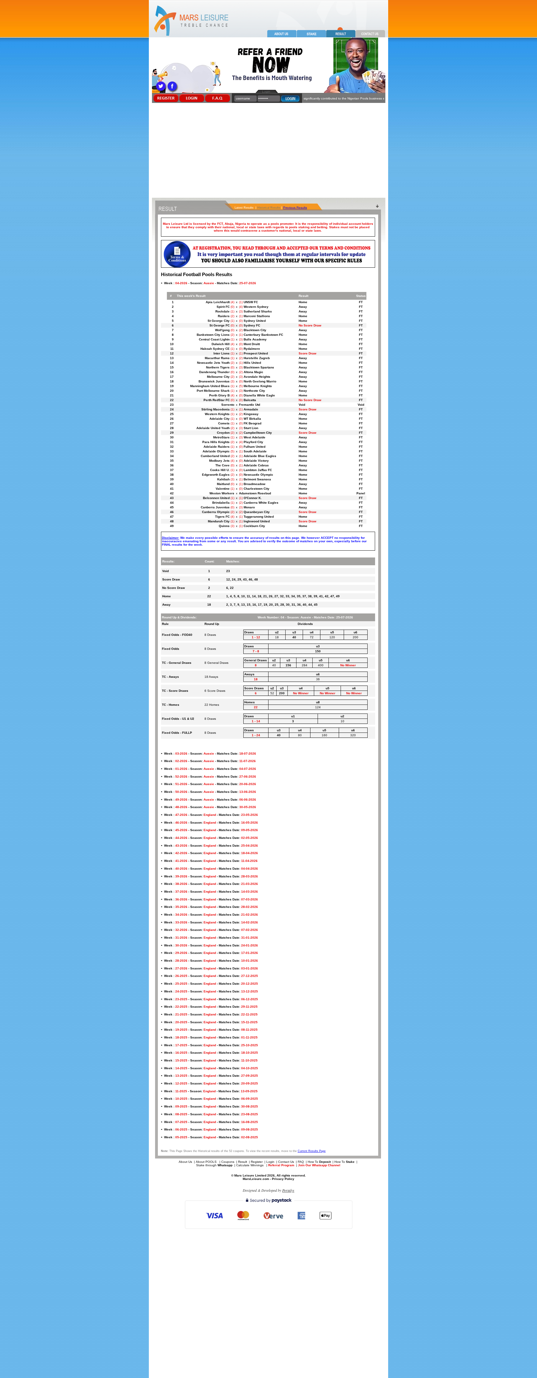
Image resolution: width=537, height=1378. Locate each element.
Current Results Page (312, 1151)
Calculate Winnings (250, 1165)
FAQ (301, 1161)
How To (319, 1161)
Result (242, 1161)
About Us (185, 1161)
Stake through (214, 1165)
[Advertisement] (268, 151)
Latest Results (244, 207)
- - (210, 283)
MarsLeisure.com (256, 1179)
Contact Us (286, 1161)
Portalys (288, 1190)
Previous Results (295, 207)
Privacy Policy (283, 1179)
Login (270, 1161)
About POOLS (206, 1161)
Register (257, 1161)
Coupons (227, 1161)
